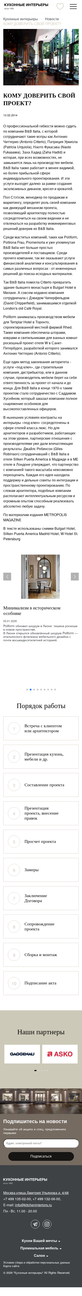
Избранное (60, 6)
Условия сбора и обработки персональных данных (36, 1262)
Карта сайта (11, 1266)
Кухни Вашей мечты (39, 1240)
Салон (39, 1255)
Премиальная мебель (39, 1247)
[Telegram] (35, 1224)
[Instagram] (47, 1224)
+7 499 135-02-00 (17, 1198)
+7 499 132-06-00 (46, 1198)
